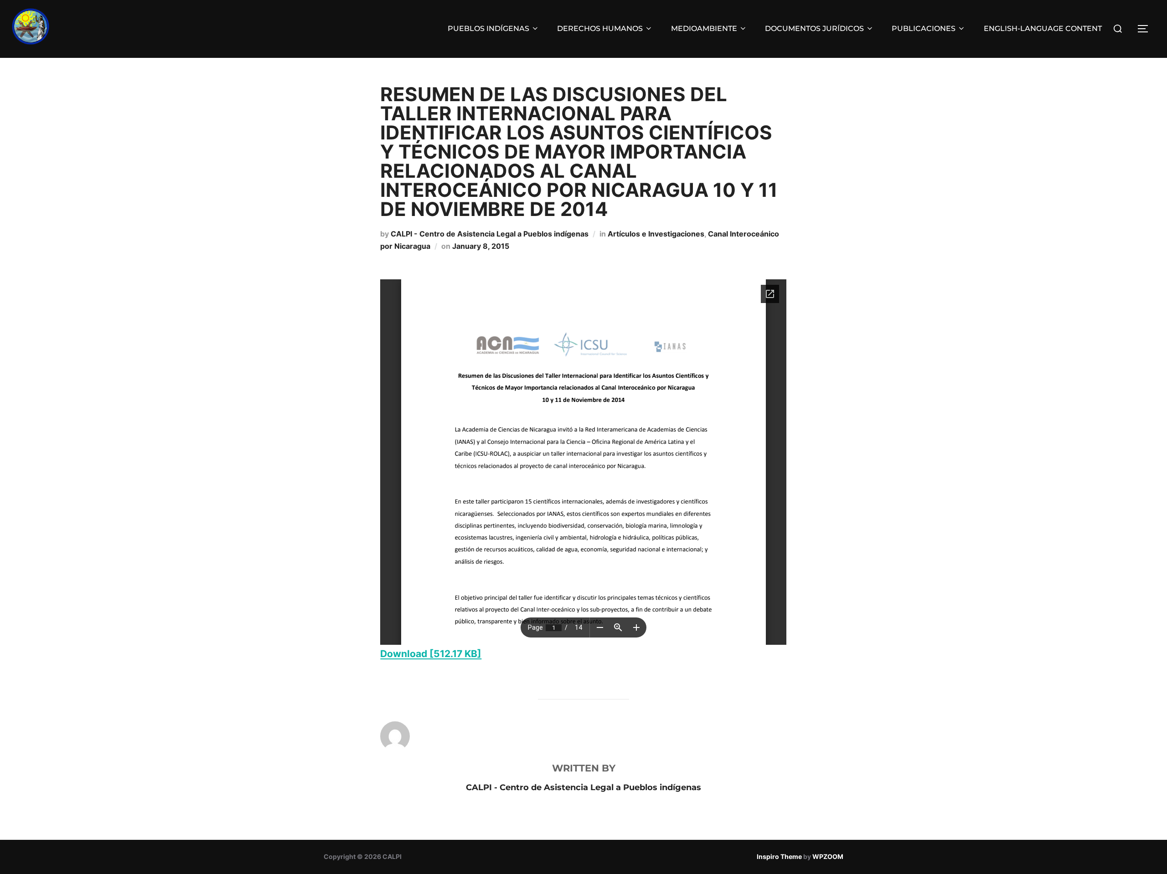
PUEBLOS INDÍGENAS (488, 28)
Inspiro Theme (779, 856)
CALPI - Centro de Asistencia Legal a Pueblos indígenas (490, 233)
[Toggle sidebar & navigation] (1146, 29)
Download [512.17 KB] (430, 653)
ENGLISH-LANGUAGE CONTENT (1043, 28)
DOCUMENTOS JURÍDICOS (814, 28)
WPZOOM (827, 856)
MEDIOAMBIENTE (704, 28)
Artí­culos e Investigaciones (656, 233)
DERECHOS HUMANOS (600, 28)
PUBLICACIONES (923, 28)
